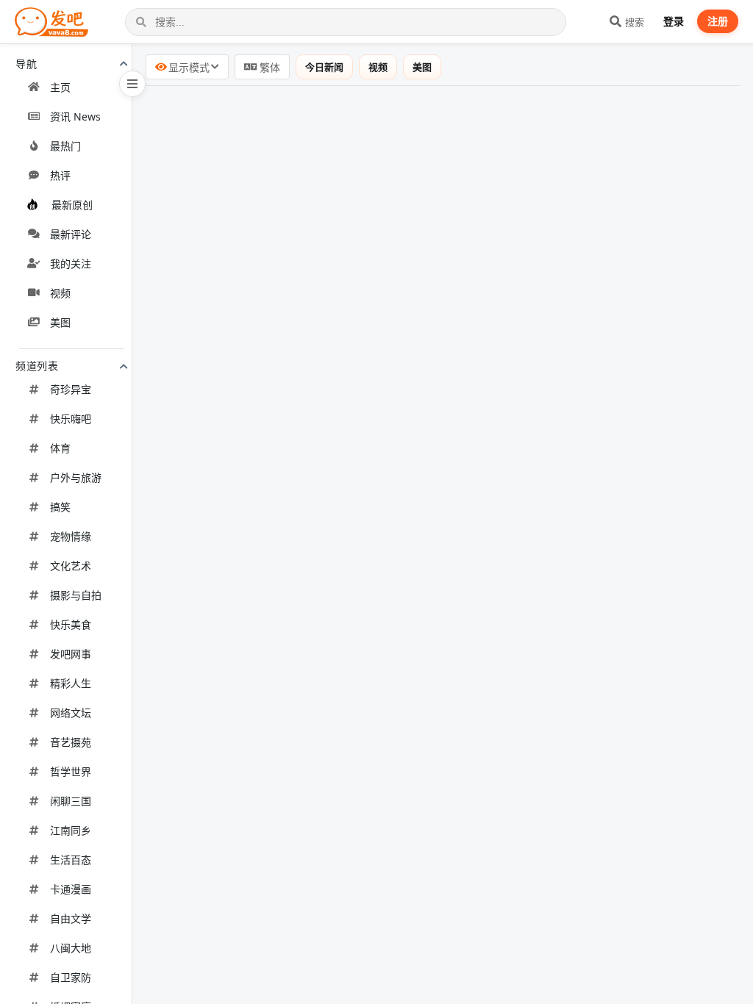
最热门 (65, 146)
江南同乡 (70, 830)
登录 (673, 21)
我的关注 (70, 263)
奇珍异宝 (70, 389)
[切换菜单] (132, 84)
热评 (60, 175)
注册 (717, 21)
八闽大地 (70, 948)
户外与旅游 (75, 477)
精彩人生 (70, 683)
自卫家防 (70, 977)
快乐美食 (70, 624)
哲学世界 (70, 771)
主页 (60, 87)
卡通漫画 (70, 889)
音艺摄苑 (70, 742)
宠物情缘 (70, 536)
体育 (60, 448)
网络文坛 (70, 713)
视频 (60, 293)
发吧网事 (70, 654)
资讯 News (75, 116)
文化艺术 (70, 566)
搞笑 (60, 507)
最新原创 (72, 205)
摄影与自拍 (75, 595)
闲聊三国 (70, 801)
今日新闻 (324, 66)
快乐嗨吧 (70, 419)
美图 (60, 322)
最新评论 (70, 234)
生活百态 (70, 860)
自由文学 (70, 918)
